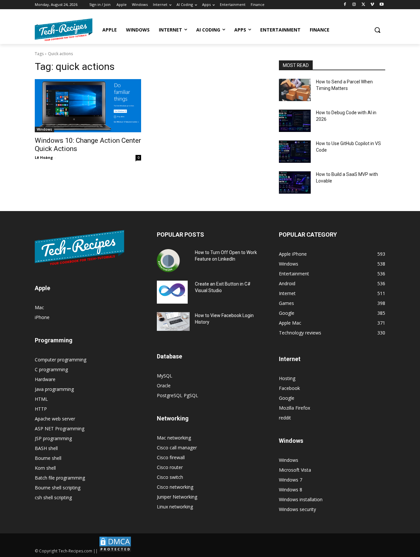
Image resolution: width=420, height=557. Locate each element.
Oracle (164, 385)
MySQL (164, 376)
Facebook (289, 388)
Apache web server (55, 419)
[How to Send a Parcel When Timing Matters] (295, 90)
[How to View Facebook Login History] (173, 321)
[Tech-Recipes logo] (64, 29)
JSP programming (53, 438)
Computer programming (60, 359)
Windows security (297, 509)
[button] (377, 30)
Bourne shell (48, 458)
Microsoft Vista (295, 470)
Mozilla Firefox (294, 408)
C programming (51, 369)
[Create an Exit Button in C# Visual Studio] (172, 292)
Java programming (54, 389)
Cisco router (170, 467)
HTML (41, 399)
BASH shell (46, 448)
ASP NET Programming (59, 428)
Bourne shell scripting (57, 487)
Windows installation (301, 499)
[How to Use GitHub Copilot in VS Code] (295, 151)
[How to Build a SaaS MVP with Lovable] (295, 182)
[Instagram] (354, 5)
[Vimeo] (372, 5)
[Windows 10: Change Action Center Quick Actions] (88, 105)
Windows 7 (290, 480)
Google (286, 398)
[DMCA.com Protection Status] (115, 551)
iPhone (42, 317)
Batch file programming (60, 478)
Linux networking (175, 506)
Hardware (45, 379)
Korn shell (45, 468)
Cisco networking (175, 487)
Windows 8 (290, 489)
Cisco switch (170, 477)
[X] (363, 5)
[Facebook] (345, 5)
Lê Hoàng (44, 157)
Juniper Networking (177, 497)
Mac (39, 307)
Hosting (287, 378)
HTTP (41, 409)
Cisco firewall (171, 457)
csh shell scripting (53, 497)
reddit (285, 418)
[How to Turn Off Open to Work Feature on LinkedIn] (168, 260)
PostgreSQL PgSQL (177, 395)
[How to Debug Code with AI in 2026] (295, 121)
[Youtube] (381, 5)
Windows (44, 129)
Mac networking (174, 438)
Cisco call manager (177, 447)
